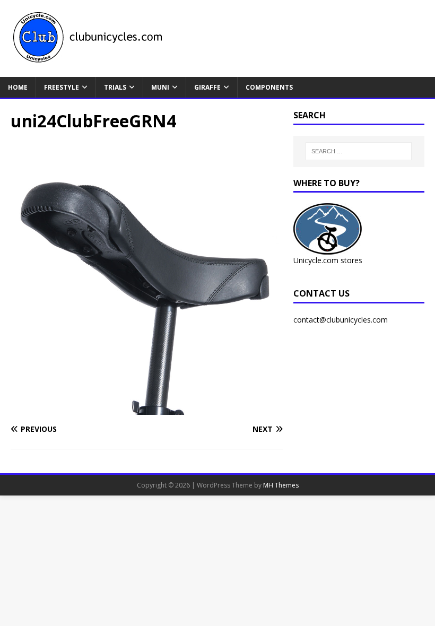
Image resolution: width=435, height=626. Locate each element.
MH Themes (281, 485)
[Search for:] (358, 151)
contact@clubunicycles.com (340, 320)
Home (18, 87)
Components (269, 87)
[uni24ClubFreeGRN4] (147, 409)
